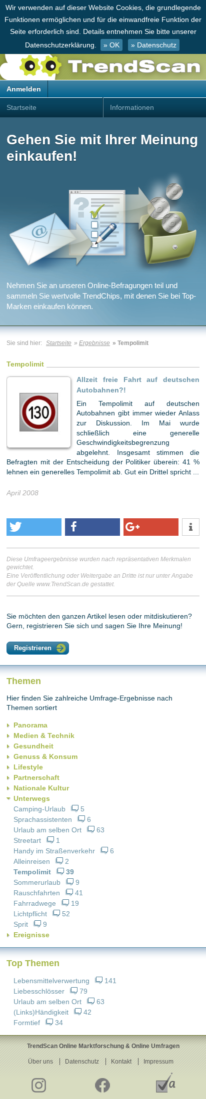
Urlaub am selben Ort (48, 830)
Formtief (27, 1023)
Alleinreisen (32, 861)
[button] (34, 527)
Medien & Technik (44, 735)
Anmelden (23, 89)
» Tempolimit (130, 343)
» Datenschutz (153, 45)
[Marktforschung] (166, 1083)
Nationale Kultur (41, 788)
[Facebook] (102, 1083)
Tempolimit (32, 872)
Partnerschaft (37, 777)
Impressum (159, 1061)
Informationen (132, 107)
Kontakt (121, 1061)
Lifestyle (28, 767)
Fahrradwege (35, 903)
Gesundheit (34, 746)
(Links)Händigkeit (41, 1012)
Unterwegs (32, 798)
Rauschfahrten (37, 893)
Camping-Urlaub (40, 809)
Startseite (21, 107)
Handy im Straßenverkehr (54, 851)
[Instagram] (38, 1083)
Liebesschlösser (39, 991)
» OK (112, 45)
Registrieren (33, 648)
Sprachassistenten (43, 819)
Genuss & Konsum (46, 756)
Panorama (31, 725)
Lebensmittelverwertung (52, 981)
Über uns (40, 1061)
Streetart (27, 840)
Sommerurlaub (37, 882)
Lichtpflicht (30, 914)
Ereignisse (32, 935)
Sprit (21, 924)
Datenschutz (82, 1061)
